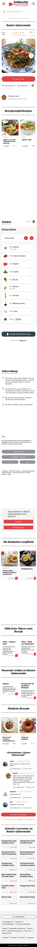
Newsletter (18, 922)
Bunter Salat (6, 897)
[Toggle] (32, 3)
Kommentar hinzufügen (18, 814)
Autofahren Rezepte (28, 471)
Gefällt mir (28, 768)
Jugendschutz (6, 933)
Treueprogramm (7, 922)
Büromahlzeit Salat (27, 897)
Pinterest (14, 937)
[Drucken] (32, 85)
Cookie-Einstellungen (23, 924)
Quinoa (5, 471)
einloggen (19, 819)
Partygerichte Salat (27, 886)
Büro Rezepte (7, 472)
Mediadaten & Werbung (17, 928)
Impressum (28, 931)
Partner (29, 928)
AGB (3, 931)
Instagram (30, 937)
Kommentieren (16, 768)
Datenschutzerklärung (15, 931)
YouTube (22, 937)
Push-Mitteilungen (8, 924)
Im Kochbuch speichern (18, 457)
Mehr (9, 474)
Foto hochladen (18, 451)
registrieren (30, 819)
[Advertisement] (18, 603)
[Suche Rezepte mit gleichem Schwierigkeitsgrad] (32, 33)
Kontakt (4, 928)
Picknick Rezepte (15, 471)
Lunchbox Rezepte (19, 472)
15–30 (3, 32)
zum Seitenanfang (18, 917)
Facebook (5, 937)
